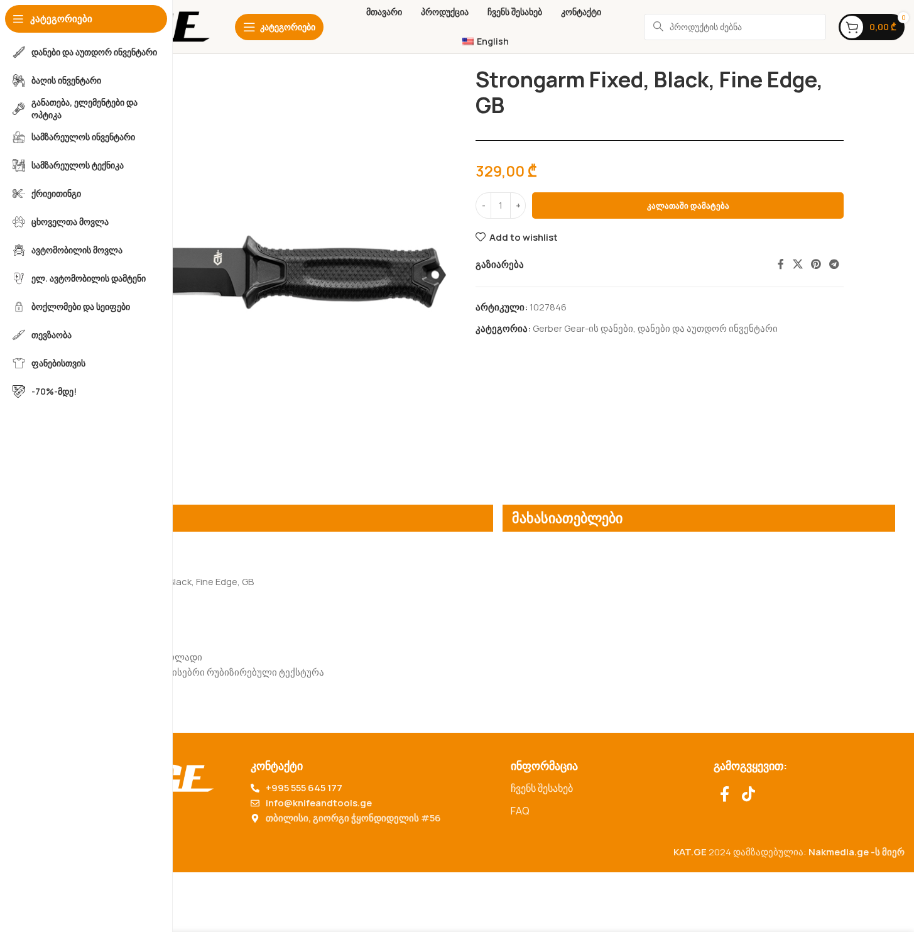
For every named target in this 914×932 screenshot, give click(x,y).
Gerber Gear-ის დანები (583, 328)
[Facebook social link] (780, 264)
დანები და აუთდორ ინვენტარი (708, 328)
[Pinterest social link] (816, 264)
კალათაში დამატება (688, 205)
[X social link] (797, 264)
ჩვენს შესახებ (542, 788)
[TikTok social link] (748, 795)
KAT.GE (690, 851)
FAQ (520, 811)
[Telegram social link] (834, 264)
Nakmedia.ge (838, 851)
